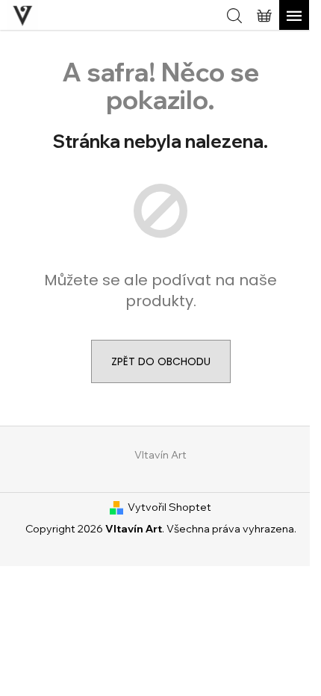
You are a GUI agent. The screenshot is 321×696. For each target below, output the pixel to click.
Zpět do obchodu (161, 361)
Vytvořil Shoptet (169, 507)
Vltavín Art (160, 455)
